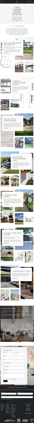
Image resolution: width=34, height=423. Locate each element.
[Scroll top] (33, 422)
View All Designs (13, 416)
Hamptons (12, 411)
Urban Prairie (13, 415)
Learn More (6, 53)
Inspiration (2, 409)
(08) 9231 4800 (29, 410)
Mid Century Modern (13, 413)
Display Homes (8, 411)
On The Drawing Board (8, 409)
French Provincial (13, 410)
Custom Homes (7, 405)
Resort (12, 414)
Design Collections (13, 405)
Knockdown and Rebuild (8, 412)
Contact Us (2, 410)
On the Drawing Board (19, 26)
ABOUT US (2, 404)
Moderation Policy (28, 406)
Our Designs (12, 26)
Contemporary (13, 409)
